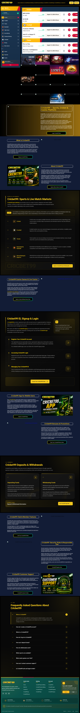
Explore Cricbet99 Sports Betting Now (62, 266)
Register (76, 2)
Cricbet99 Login (52, 687)
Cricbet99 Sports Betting (28, 2)
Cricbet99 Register (52, 689)
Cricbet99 (43, 114)
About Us (22, 2)
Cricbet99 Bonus (58, 2)
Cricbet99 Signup (52, 691)
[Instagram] (9, 693)
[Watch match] (64, 14)
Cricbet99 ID (46, 2)
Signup (66, 691)
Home (19, 2)
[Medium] (6, 693)
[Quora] (3, 693)
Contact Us (63, 2)
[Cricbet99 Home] (7, 3)
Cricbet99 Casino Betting (38, 2)
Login (71, 2)
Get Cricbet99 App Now (65, 503)
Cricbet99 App (51, 2)
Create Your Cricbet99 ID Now (38, 381)
